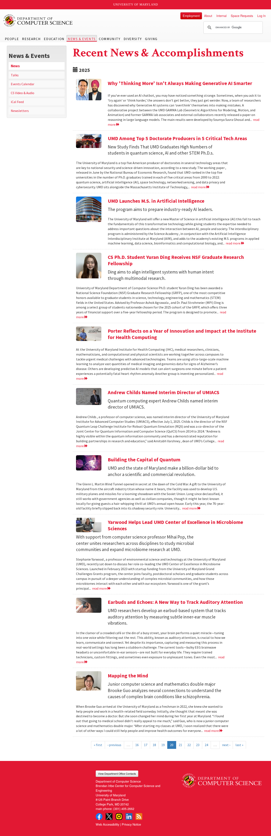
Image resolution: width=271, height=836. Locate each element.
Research (31, 39)
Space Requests (242, 15)
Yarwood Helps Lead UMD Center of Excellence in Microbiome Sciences (175, 525)
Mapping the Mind (128, 675)
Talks (15, 75)
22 (189, 745)
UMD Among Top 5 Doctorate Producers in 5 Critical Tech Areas (177, 138)
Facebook (99, 816)
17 (145, 745)
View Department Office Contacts (117, 773)
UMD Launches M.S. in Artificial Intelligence (156, 201)
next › (226, 745)
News (15, 66)
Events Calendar (22, 84)
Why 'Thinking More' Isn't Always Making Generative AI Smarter (180, 83)
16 (137, 745)
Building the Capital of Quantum (144, 459)
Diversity (133, 39)
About (208, 15)
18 (154, 745)
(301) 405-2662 (123, 808)
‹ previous (114, 745)
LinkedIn (129, 816)
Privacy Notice (131, 824)
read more (198, 187)
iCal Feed (17, 102)
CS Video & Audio (22, 93)
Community (109, 39)
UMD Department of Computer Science (38, 20)
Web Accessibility (107, 824)
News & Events (82, 39)
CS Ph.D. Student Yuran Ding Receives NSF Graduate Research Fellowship (176, 260)
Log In (261, 15)
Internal (221, 15)
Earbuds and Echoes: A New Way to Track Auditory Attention (175, 602)
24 (206, 745)
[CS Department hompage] (221, 779)
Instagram (119, 816)
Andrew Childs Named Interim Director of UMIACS (163, 392)
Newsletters (20, 111)
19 (163, 745)
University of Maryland (135, 4)
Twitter (109, 816)
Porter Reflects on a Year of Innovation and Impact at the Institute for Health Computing (182, 334)
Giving (151, 39)
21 (180, 745)
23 (197, 745)
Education (54, 39)
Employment (191, 15)
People (12, 39)
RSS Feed (139, 816)
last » (239, 745)
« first (98, 745)
